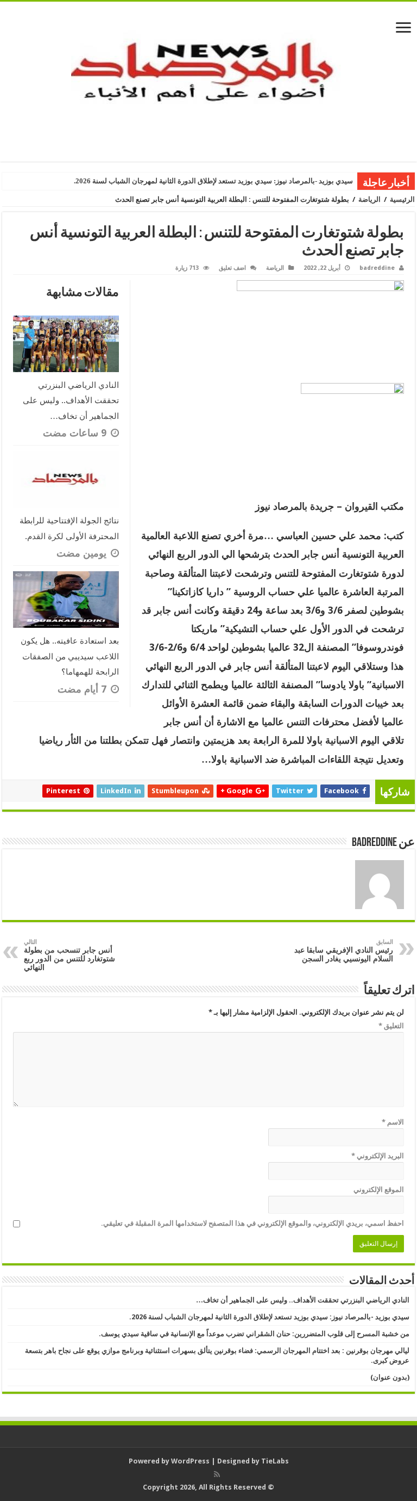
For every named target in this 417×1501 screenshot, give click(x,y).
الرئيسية (402, 199)
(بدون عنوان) (389, 1377)
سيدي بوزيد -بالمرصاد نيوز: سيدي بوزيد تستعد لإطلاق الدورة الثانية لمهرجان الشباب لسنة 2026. (213, 181)
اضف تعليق (232, 267)
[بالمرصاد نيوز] (208, 79)
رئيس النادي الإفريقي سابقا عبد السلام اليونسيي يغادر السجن (343, 950)
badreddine (377, 267)
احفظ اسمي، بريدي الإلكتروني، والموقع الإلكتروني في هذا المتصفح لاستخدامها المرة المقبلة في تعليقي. (252, 1223)
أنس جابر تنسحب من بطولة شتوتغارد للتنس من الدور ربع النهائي (69, 955)
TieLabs (275, 1461)
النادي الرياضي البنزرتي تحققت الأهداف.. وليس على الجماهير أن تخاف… (71, 400)
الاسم (393, 1122)
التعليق (391, 1026)
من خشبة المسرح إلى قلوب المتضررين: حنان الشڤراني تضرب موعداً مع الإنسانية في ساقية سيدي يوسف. (254, 1334)
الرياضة (369, 199)
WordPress (190, 1461)
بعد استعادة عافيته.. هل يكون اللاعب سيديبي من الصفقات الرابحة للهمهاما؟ (70, 656)
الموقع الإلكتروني (378, 1189)
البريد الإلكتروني (377, 1156)
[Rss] (217, 1474)
